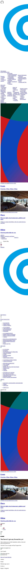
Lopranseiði (5, 365)
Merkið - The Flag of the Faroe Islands (11, 366)
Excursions (5, 350)
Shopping (5, 356)
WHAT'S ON (3, 102)
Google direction (7, 557)
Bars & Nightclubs (7, 329)
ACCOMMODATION (8, 333)
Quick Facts (5, 385)
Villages (4, 384)
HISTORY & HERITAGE (8, 363)
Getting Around (6, 324)
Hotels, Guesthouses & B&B (9, 335)
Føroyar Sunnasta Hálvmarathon (9, 377)
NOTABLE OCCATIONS (8, 372)
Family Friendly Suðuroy (8, 357)
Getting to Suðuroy (7, 325)
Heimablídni (5, 331)
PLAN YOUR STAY (5, 72)
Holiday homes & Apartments (9, 334)
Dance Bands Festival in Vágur (9, 374)
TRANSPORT (6, 323)
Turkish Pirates (6, 368)
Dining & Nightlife (7, 353)
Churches (5, 370)
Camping (5, 336)
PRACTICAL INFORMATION (10, 339)
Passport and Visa (6, 343)
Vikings (4, 369)
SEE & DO (3, 85)
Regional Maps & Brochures (9, 341)
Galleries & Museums (7, 361)
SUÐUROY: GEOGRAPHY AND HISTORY (13, 383)
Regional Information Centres (9, 340)
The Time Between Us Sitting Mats (10, 351)
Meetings (2, 247)
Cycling (4, 354)
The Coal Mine (6, 364)
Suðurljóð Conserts (7, 376)
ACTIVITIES (6, 349)
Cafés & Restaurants (7, 328)
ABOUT (2, 235)
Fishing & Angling (7, 355)
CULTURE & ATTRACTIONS (10, 359)
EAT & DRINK (6, 327)
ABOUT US (5, 387)
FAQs (4, 342)
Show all (2, 557)
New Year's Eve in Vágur (8, 373)
